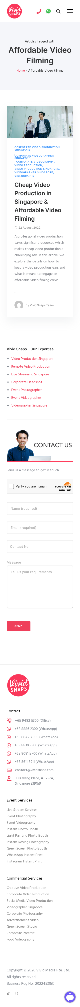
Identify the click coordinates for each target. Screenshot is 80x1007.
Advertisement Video (23, 920)
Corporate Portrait (21, 933)
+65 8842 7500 (26, 737)
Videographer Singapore (33, 172)
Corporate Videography (35, 162)
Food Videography (20, 940)
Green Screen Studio (22, 927)
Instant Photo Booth (22, 829)
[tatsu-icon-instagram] (16, 994)
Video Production (28, 165)
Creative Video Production (26, 888)
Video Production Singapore (36, 169)
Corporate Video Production (28, 894)
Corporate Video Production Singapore (37, 148)
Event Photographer (26, 390)
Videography (24, 176)
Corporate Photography (25, 914)
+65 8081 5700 (25, 754)
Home (21, 70)
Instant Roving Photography (28, 842)
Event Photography (21, 816)
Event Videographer (26, 398)
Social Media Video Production (30, 901)
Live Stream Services (22, 810)
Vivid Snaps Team (42, 305)
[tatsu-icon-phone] (39, 11)
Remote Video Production (30, 367)
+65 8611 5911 (24, 762)
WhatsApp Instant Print (25, 855)
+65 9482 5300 (27, 721)
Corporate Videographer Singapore (34, 157)
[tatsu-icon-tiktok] (9, 994)
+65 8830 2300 (25, 745)
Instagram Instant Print (24, 861)
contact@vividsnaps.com (34, 770)
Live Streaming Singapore (30, 374)
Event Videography (21, 823)
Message (14, 562)
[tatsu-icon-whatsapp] (48, 11)
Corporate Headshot (26, 382)
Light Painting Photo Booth (27, 836)
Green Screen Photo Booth (27, 849)
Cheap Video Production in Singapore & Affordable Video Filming (37, 201)
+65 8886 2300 (26, 729)
